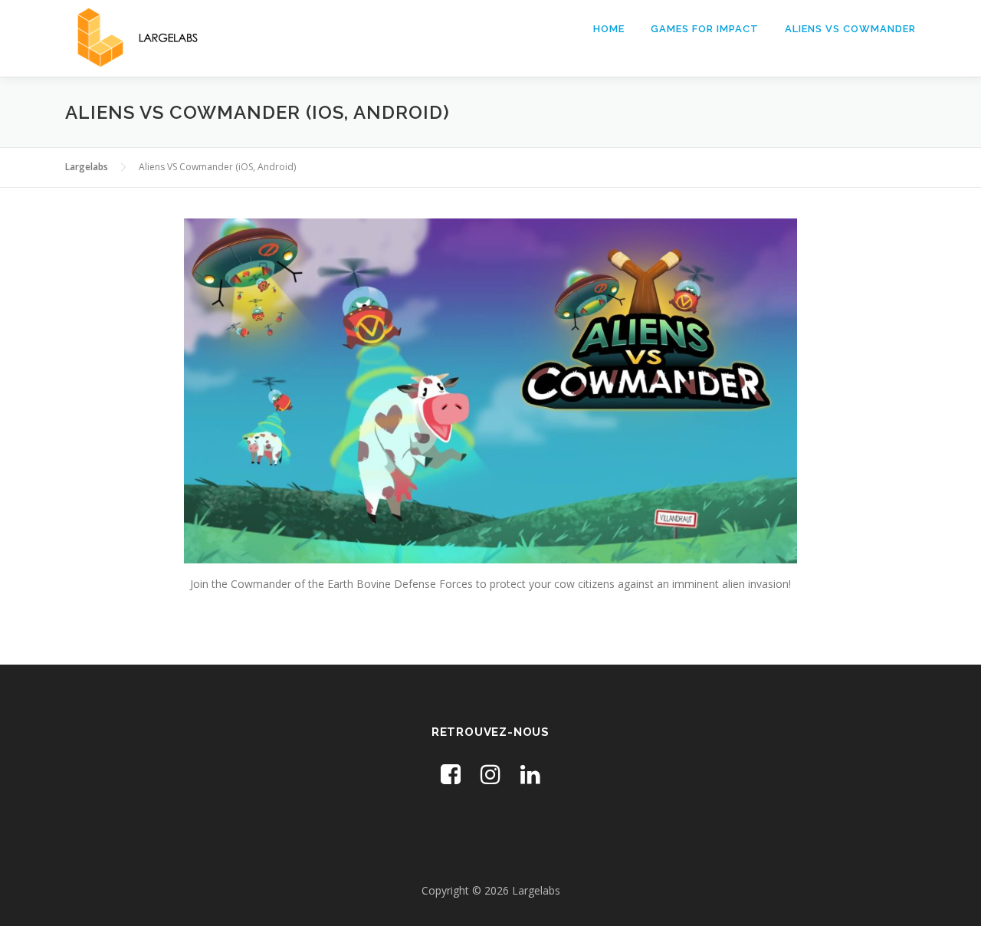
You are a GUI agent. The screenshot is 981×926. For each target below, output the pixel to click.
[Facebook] (451, 774)
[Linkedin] (530, 774)
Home (609, 28)
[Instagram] (490, 774)
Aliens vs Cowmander (850, 28)
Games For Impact (705, 28)
